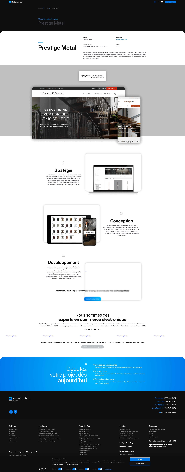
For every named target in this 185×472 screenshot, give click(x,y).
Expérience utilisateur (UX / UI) (48, 433)
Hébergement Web (44, 437)
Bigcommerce (13, 429)
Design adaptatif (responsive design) (49, 439)
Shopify (11, 433)
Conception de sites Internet (47, 429)
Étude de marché (124, 429)
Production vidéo (125, 447)
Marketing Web (84, 426)
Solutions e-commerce (126, 433)
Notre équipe (152, 431)
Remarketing (83, 452)
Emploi (151, 433)
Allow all (140, 459)
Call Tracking (83, 454)
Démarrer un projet (170, 2)
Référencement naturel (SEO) (87, 447)
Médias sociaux (83, 443)
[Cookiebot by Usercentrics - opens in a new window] (42, 469)
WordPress (12, 439)
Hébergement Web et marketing (88, 435)
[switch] (74, 469)
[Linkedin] (15, 412)
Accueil (40, 8)
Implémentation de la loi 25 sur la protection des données (160, 445)
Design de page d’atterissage (47, 441)
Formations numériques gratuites (129, 439)
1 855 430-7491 (170, 398)
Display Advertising (85, 429)
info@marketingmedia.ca (168, 412)
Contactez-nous (153, 437)
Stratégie (122, 426)
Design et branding (125, 437)
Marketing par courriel (85, 441)
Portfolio (46, 8)
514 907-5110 (171, 401)
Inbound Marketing (84, 437)
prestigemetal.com (121, 39)
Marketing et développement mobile (89, 439)
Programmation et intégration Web (49, 435)
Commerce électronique (46, 431)
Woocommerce (13, 441)
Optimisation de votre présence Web (90, 445)
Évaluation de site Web (126, 435)
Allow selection (140, 463)
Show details (108, 469)
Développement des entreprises (128, 431)
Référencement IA (84, 450)
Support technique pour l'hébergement (23, 452)
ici (26, 455)
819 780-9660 (170, 405)
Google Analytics (84, 433)
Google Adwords (84, 431)
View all (11, 443)
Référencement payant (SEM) (88, 448)
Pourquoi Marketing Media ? (157, 429)
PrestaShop (12, 431)
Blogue (151, 435)
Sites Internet (43, 426)
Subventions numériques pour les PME (162, 441)
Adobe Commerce (14, 437)
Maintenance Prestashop (126, 454)
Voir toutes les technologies (92, 347)
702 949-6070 (170, 408)
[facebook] (11, 412)
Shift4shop (12, 435)
